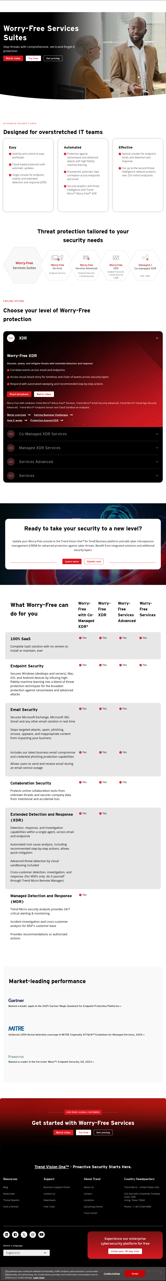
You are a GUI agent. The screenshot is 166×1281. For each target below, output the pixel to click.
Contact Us (49, 1193)
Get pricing (53, 58)
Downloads (50, 1200)
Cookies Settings (112, 1273)
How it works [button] (14, 420)
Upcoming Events (93, 1206)
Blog (5, 1187)
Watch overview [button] (16, 415)
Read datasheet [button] (19, 394)
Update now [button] (94, 561)
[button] (26, 1253)
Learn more (72, 561)
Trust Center (90, 1213)
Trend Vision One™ (52, 1166)
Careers (88, 1193)
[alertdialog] (83, 1274)
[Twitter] (24, 1234)
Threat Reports (11, 1200)
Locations (89, 1200)
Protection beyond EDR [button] (44, 420)
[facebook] (15, 1234)
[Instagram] (33, 1234)
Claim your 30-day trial (123, 1251)
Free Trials (49, 1206)
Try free (32, 58)
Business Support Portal (57, 1187)
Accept (135, 1273)
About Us (89, 1187)
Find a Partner (11, 1206)
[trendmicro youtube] (41, 1234)
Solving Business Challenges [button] (51, 415)
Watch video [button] (13, 58)
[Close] (160, 1273)
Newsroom (9, 1193)
